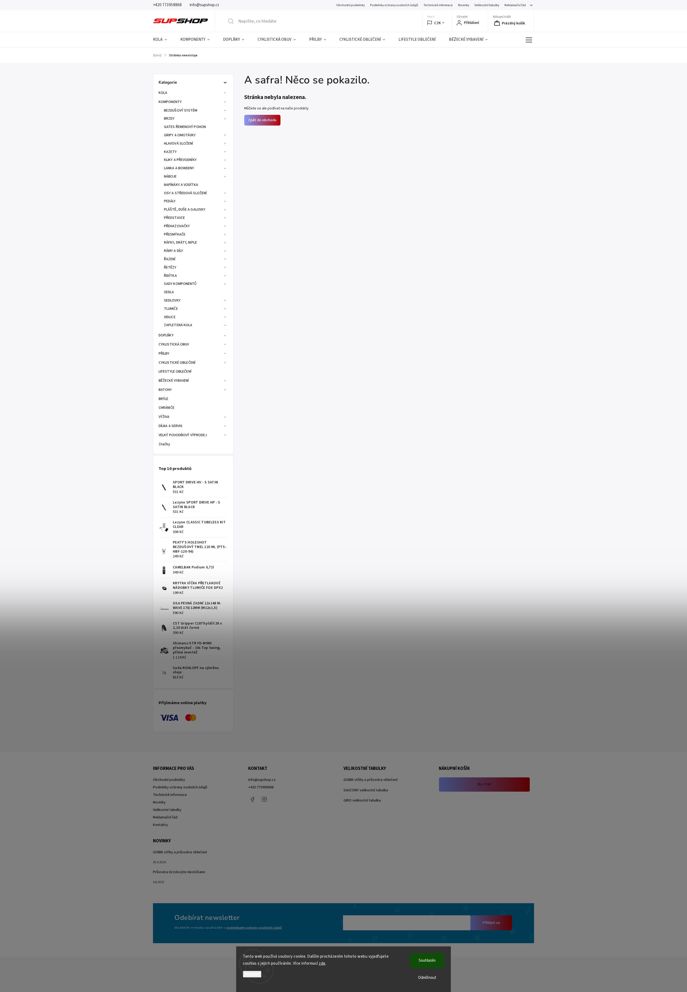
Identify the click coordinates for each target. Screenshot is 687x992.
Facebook (252, 799)
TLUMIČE (171, 308)
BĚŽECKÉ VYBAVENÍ (174, 380)
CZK (437, 22)
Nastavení (252, 974)
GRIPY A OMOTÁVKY (180, 135)
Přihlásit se (491, 922)
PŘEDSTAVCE (174, 218)
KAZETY (170, 152)
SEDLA (169, 292)
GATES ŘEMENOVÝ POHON (185, 127)
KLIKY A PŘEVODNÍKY (180, 160)
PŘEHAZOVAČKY (177, 226)
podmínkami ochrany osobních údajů (254, 927)
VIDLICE (170, 317)
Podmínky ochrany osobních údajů (394, 5)
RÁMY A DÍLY (173, 250)
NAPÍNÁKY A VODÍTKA (181, 185)
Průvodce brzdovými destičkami (179, 872)
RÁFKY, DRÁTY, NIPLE (180, 242)
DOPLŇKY (166, 335)
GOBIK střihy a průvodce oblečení (370, 779)
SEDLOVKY (172, 300)
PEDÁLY (170, 201)
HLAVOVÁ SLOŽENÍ (178, 143)
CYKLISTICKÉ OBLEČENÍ (177, 362)
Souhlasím (427, 960)
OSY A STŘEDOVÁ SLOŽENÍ (185, 193)
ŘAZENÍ (170, 259)
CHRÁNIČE (166, 407)
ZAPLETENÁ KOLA (178, 325)
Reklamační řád (515, 5)
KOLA (163, 92)
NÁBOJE (170, 176)
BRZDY (169, 118)
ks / (484, 784)
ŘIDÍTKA (170, 275)
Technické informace (438, 5)
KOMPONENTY (170, 102)
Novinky (463, 5)
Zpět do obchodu (262, 120)
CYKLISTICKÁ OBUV (174, 344)
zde (322, 963)
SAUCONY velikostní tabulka (366, 790)
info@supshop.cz (262, 779)
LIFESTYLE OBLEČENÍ (175, 371)
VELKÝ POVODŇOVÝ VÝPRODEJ (183, 435)
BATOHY (165, 389)
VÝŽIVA (164, 417)
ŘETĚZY (170, 267)
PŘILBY (164, 353)
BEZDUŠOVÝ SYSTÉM (181, 110)
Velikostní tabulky (486, 5)
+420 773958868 (261, 787)
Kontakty (160, 825)
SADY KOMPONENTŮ (180, 283)
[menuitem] (163, 39)
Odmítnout (427, 977)
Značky (164, 444)
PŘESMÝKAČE (174, 234)
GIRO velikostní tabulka (362, 800)
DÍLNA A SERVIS (170, 426)
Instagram (264, 799)
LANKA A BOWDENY (179, 168)
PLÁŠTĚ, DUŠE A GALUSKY (184, 209)
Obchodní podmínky (350, 5)
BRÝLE (164, 399)
